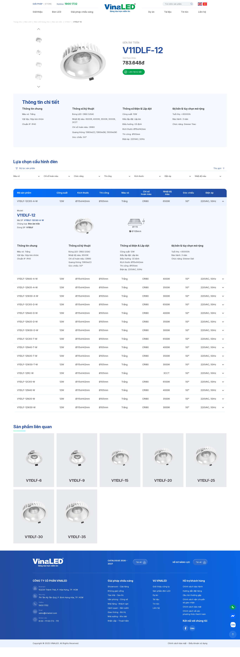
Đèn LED (56, 12)
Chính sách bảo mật (192, 607)
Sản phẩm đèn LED (161, 591)
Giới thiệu (38, 12)
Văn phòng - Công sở (118, 599)
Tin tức (185, 12)
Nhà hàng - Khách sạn (118, 604)
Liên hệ (202, 12)
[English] (200, 4)
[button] (39, 29)
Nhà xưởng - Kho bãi (117, 616)
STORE (48, 4)
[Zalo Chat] (233, 625)
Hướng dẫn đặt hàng (192, 591)
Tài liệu (167, 12)
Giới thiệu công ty (161, 586)
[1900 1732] (233, 607)
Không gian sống (116, 591)
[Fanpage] (233, 616)
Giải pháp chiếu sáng (82, 12)
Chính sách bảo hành (193, 586)
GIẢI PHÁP (38, 4)
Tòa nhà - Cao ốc (116, 595)
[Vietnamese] (205, 4)
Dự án (151, 12)
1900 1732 (71, 3)
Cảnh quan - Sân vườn (118, 608)
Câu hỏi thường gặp (192, 595)
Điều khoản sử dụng (198, 643)
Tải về (138, 562)
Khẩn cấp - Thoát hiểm (118, 621)
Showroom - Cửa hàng (118, 586)
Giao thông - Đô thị (117, 612)
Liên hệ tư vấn (135, 72)
